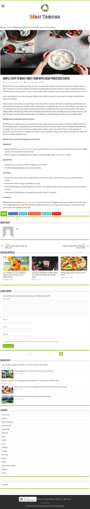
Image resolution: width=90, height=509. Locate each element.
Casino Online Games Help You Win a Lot (16, 246)
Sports (4, 473)
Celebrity (5, 447)
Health (4, 462)
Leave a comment (39, 82)
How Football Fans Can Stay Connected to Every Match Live (34, 371)
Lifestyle (4, 469)
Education (5, 433)
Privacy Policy (49, 499)
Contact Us (58, 499)
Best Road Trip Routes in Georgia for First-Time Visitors (33, 396)
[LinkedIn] (48, 503)
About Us (40, 499)
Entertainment (6, 425)
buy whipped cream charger (27, 149)
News (3, 436)
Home (4, 27)
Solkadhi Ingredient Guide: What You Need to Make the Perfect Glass (45, 275)
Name (5, 320)
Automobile (5, 429)
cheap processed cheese (28, 202)
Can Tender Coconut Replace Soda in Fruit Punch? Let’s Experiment (14, 275)
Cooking (4, 451)
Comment (7, 299)
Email (5, 327)
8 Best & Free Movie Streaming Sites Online (74, 246)
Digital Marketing (7, 422)
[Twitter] (46, 503)
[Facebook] (43, 503)
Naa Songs (67, 499)
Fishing (4, 458)
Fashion (4, 440)
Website (5, 334)
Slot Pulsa (5, 485)
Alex (6, 82)
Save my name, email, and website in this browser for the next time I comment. (31, 341)
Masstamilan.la (47, 506)
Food (9, 27)
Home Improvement (8, 466)
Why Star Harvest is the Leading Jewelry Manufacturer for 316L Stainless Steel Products (30, 381)
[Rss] (42, 503)
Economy (5, 455)
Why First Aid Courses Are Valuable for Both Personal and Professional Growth (41, 387)
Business (5, 418)
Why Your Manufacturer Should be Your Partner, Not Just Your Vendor (25, 365)
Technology (5, 415)
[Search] (61, 354)
